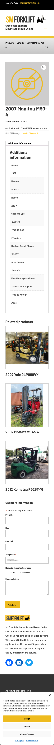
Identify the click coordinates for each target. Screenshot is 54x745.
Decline (27, 726)
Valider (12, 604)
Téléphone (25, 572)
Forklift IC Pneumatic (30, 133)
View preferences (27, 734)
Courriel (12, 572)
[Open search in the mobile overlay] (47, 47)
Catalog (21, 42)
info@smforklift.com (29, 2)
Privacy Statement (32, 741)
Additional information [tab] (19, 143)
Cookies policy (19, 741)
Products (9, 42)
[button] (49, 695)
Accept (27, 718)
